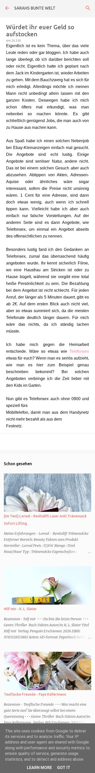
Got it (63, 767)
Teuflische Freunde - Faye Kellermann (35, 694)
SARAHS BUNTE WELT (34, 8)
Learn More (39, 767)
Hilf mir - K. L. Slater (20, 609)
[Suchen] (88, 8)
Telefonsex (79, 351)
